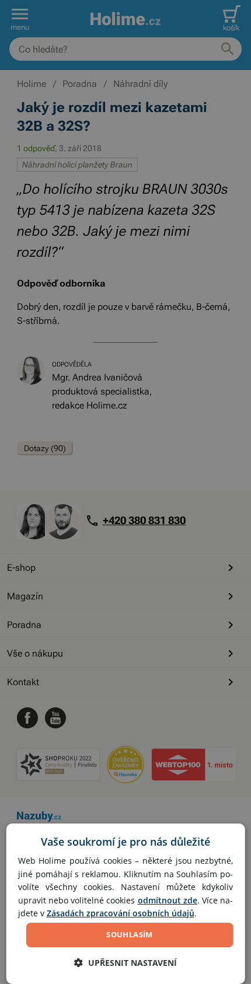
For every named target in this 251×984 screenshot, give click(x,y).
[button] (125, 962)
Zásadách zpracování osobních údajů (120, 913)
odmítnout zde (167, 900)
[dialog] (125, 904)
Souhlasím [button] (129, 934)
